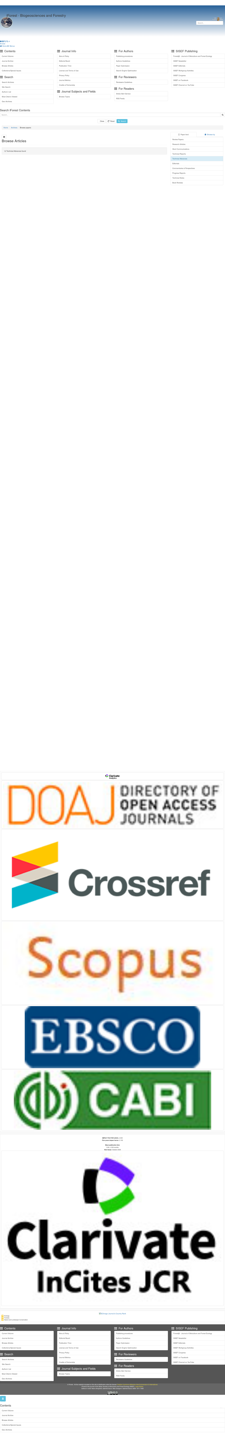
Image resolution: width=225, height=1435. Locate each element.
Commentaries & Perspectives (183, 168)
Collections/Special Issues (11, 70)
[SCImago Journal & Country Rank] (112, 1313)
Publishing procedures (124, 56)
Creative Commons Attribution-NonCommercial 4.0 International (137, 1384)
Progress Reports (178, 173)
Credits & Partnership (67, 85)
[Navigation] (3, 41)
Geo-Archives (7, 101)
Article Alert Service (123, 94)
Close (101, 121)
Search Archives (8, 82)
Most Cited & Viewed (9, 96)
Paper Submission (123, 66)
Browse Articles (7, 66)
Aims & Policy (64, 56)
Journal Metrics (64, 80)
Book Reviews (177, 182)
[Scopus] (112, 963)
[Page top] (9, 41)
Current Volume (7, 56)
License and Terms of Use (69, 70)
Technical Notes (178, 178)
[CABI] (112, 1100)
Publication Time (65, 66)
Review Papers (178, 139)
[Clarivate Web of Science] (112, 776)
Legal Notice (139, 1386)
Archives (14, 127)
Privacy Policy (64, 75)
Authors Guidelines (123, 61)
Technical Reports (179, 154)
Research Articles (178, 144)
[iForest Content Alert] (1, 41)
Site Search (6, 87)
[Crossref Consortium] (112, 875)
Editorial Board (64, 61)
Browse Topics (64, 96)
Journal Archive (7, 61)
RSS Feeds (120, 98)
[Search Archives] (5, 41)
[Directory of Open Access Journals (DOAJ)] (112, 805)
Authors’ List (6, 92)
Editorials (175, 163)
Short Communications (180, 149)
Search (123, 121)
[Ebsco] (112, 1037)
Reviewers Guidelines (124, 82)
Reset (112, 121)
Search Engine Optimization (126, 70)
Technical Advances (179, 158)
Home (6, 127)
